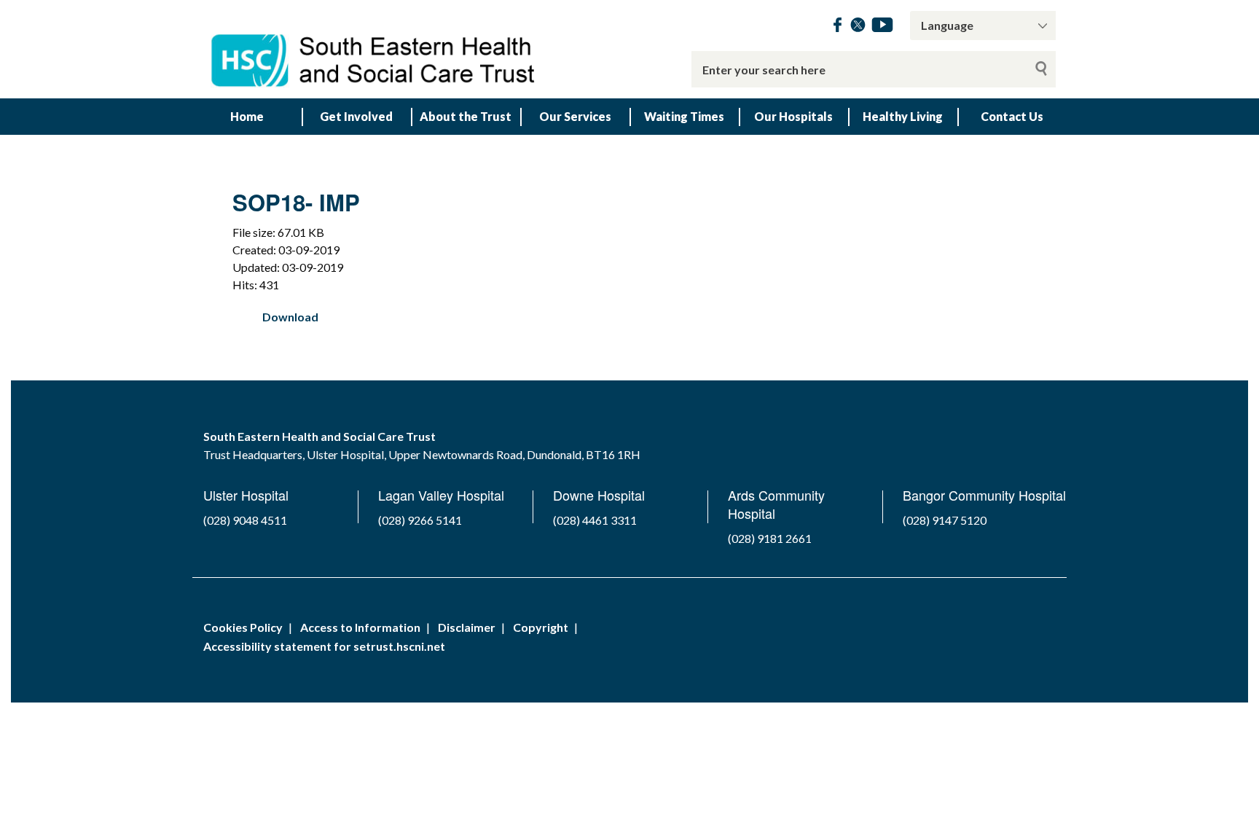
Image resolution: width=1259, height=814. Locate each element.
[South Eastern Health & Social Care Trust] (374, 49)
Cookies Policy (243, 627)
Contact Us (1012, 116)
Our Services (575, 116)
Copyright (540, 627)
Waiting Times (684, 116)
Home (247, 116)
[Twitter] (858, 27)
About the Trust (465, 116)
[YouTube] (882, 27)
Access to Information (360, 627)
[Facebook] (837, 27)
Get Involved (356, 116)
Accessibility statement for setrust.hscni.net (324, 646)
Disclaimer (466, 627)
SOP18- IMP (296, 202)
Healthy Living (903, 116)
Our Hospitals (793, 116)
